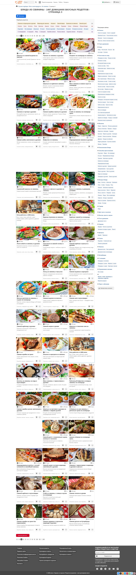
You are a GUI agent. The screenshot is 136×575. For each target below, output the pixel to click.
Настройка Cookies (22, 560)
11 (39, 35)
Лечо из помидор (102, 110)
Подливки (100, 241)
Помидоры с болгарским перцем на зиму (107, 99)
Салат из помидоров (108, 38)
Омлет (108, 190)
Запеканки (114, 182)
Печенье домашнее (112, 126)
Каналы (55, 2)
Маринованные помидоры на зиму (106, 94)
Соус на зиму (110, 102)
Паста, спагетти (101, 192)
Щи (113, 49)
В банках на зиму (102, 60)
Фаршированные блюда (108, 155)
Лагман (99, 203)
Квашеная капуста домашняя (105, 120)
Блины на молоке (107, 136)
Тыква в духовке (113, 176)
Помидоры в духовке (103, 176)
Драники (100, 139)
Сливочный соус (107, 241)
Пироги (99, 126)
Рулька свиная (61, 31)
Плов (99, 185)
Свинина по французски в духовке (27, 23)
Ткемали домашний (102, 243)
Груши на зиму (109, 104)
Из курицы (79, 31)
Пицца (104, 195)
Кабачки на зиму (111, 68)
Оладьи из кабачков (107, 139)
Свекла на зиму (101, 97)
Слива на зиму (111, 81)
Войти (117, 2)
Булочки (100, 133)
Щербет (100, 235)
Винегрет (100, 38)
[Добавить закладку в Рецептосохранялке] (36, 63)
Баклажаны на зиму (102, 81)
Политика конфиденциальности (26, 554)
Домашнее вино (101, 249)
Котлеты (103, 182)
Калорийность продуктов (46, 554)
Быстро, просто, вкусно (105, 215)
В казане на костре (77, 29)
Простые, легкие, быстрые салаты (106, 40)
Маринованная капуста (103, 107)
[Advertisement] (108, 15)
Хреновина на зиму (111, 115)
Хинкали (100, 187)
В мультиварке (60, 29)
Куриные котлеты (111, 200)
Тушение (100, 158)
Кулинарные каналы (65, 554)
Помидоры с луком (102, 263)
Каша (99, 182)
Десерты (101, 232)
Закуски (101, 224)
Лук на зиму (101, 89)
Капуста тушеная (102, 200)
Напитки (101, 246)
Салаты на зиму (102, 65)
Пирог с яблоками (104, 284)
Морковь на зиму (109, 89)
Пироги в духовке (107, 133)
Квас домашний (110, 249)
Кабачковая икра (102, 68)
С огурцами (30, 31)
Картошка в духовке (108, 158)
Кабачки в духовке (102, 166)
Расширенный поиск (65, 548)
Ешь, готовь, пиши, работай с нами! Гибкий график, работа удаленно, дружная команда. (28, 219)
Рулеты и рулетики (107, 226)
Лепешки (114, 136)
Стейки (103, 185)
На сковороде (111, 153)
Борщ (99, 49)
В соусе (100, 155)
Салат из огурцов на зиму (104, 91)
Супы (100, 47)
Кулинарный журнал (45, 557)
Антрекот (53, 23)
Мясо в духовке (110, 171)
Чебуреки (108, 192)
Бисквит (100, 136)
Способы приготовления (106, 150)
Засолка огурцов (102, 102)
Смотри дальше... (23, 535)
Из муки (86, 29)
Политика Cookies (22, 557)
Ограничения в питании (105, 269)
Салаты (101, 30)
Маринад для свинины (43, 23)
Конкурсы (66, 2)
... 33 (43, 35)
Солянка (105, 52)
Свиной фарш (61, 23)
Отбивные (75, 26)
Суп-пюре (100, 52)
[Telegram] (132, 573)
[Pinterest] (127, 573)
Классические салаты (112, 35)
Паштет (114, 229)
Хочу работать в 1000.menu (25, 215)
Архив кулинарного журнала (47, 560)
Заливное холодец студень (104, 229)
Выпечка (101, 123)
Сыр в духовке (109, 168)
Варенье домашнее (102, 76)
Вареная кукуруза (102, 280)
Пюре (99, 208)
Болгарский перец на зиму (104, 63)
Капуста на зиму (110, 86)
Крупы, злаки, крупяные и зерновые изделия (105, 277)
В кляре (104, 203)
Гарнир (101, 206)
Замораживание (101, 168)
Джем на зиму (112, 84)
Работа (60, 2)
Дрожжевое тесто (102, 221)
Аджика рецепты (102, 115)
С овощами (102, 258)
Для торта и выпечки (105, 212)
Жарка (105, 153)
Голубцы (108, 185)
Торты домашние (104, 44)
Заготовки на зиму (104, 55)
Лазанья (100, 195)
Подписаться (108, 556)
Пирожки (110, 128)
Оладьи (114, 128)
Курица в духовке (112, 166)
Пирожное (105, 235)
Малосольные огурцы (103, 84)
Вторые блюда (103, 179)
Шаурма (100, 226)
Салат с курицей (111, 32)
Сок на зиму (101, 71)
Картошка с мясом (112, 266)
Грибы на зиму (101, 104)
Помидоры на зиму (102, 58)
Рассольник (104, 49)
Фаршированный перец (103, 163)
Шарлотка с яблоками (103, 131)
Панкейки (104, 144)
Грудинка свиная (71, 31)
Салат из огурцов (102, 32)
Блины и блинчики (102, 128)
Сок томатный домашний (104, 112)
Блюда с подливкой (108, 198)
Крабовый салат (102, 35)
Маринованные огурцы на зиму (105, 73)
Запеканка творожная (108, 187)
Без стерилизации (102, 78)
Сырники (111, 131)
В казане (68, 29)
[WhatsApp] (129, 573)
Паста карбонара (111, 195)
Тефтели (100, 198)
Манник (99, 144)
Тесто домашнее (103, 218)
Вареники (113, 190)
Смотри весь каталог (106, 288)
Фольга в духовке (50, 29)
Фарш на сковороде (102, 174)
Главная (19, 548)
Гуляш (113, 192)
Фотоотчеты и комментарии (68, 551)
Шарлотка (104, 126)
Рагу (112, 185)
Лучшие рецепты (44, 548)
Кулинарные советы (45, 551)
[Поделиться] (134, 573)
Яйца (36, 31)
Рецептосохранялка (47, 2)
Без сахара (100, 271)
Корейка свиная (51, 31)
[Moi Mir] (125, 573)
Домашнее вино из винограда (105, 252)
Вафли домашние (102, 141)
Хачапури (114, 133)
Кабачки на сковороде (103, 161)
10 (37, 35)
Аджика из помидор (102, 117)
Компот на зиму (112, 76)
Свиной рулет (82, 23)
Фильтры (21, 16)
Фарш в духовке (102, 171)
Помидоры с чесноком (103, 260)
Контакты (20, 563)
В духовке (100, 153)
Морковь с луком (112, 263)
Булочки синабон (111, 141)
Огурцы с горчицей (112, 117)
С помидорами (22, 31)
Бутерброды (102, 255)
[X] (121, 573)
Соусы (101, 238)
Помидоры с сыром (102, 266)
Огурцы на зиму (111, 58)
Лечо (108, 65)
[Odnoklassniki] (123, 573)
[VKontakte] (118, 573)
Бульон (110, 49)
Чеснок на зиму (101, 86)
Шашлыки (108, 182)
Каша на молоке (102, 190)
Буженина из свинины (72, 23)
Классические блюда (105, 147)
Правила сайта (21, 551)
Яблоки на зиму (111, 78)
